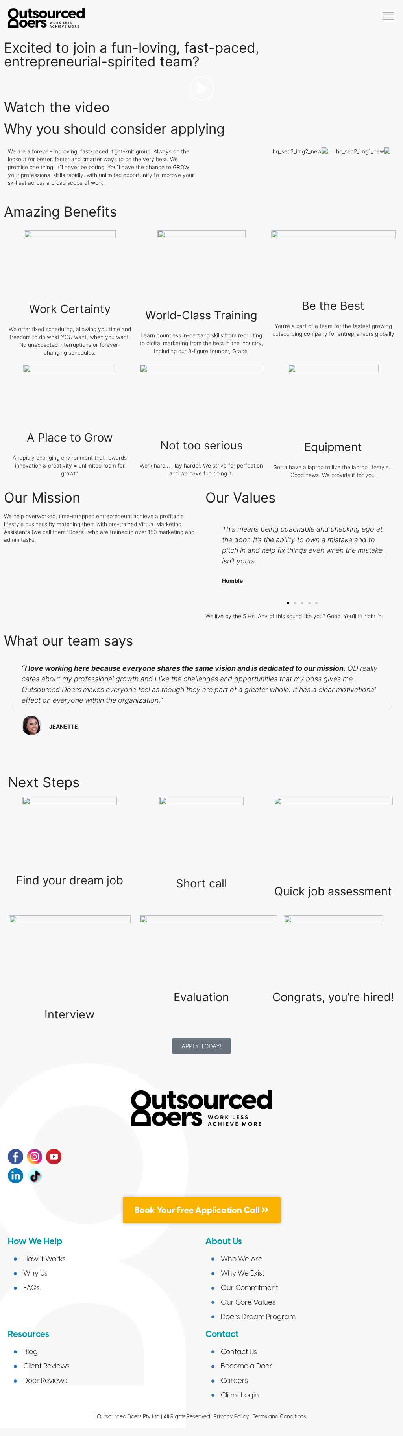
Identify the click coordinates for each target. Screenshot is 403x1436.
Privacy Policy (231, 1416)
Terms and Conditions (279, 1416)
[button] (388, 18)
